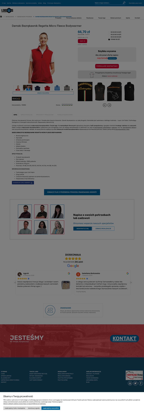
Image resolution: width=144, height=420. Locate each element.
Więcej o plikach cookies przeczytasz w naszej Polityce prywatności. (24, 404)
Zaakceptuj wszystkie (51, 408)
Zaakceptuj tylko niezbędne (15, 408)
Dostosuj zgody (34, 408)
